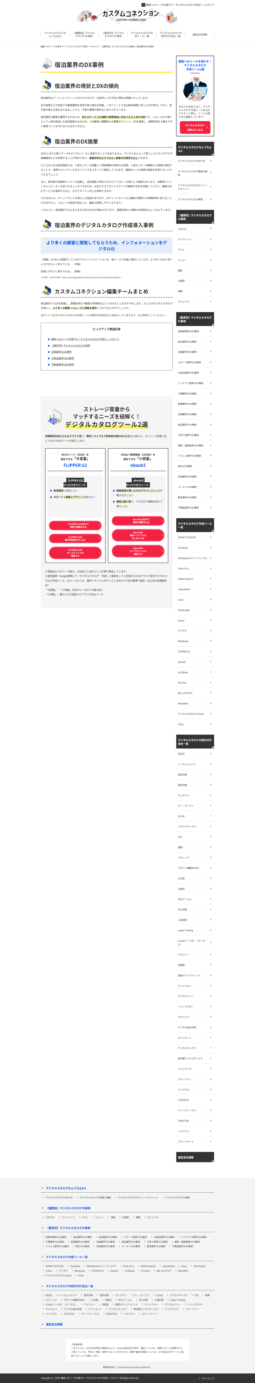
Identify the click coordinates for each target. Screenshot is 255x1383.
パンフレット (185, 239)
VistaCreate (184, 610)
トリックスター (186, 1006)
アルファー (183, 954)
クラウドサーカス (187, 826)
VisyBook (183, 547)
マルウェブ (183, 1016)
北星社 (181, 888)
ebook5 (182, 661)
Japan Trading (185, 930)
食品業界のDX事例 (187, 424)
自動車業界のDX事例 (188, 331)
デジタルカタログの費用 (190, 199)
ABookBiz (183, 703)
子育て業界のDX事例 (188, 435)
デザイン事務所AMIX (188, 868)
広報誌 (181, 280)
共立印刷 (182, 909)
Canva (181, 620)
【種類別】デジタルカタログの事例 (84, 34)
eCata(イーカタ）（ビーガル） (191, 942)
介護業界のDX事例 (187, 393)
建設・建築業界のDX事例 (190, 445)
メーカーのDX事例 (187, 486)
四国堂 (181, 965)
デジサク (182, 630)
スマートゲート (186, 1141)
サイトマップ (208, 1378)
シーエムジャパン (187, 764)
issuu (181, 599)
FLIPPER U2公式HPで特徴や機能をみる (78, 525)
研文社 (181, 753)
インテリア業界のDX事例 (190, 383)
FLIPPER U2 (184, 651)
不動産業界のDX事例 (62, 364)
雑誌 (180, 270)
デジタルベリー (186, 996)
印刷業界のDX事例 (187, 476)
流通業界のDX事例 (187, 414)
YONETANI (183, 1120)
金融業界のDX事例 (61, 351)
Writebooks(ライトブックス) (192, 558)
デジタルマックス (187, 1048)
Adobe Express (185, 578)
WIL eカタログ (185, 693)
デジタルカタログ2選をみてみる (195, 127)
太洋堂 (181, 878)
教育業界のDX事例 (187, 497)
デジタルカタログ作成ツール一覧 (142, 34)
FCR (180, 836)
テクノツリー (185, 1079)
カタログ (182, 229)
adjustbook (184, 589)
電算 (180, 847)
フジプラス (183, 1089)
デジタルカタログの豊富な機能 (192, 173)
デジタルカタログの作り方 (191, 160)
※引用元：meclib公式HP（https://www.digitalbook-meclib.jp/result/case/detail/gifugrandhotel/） (81, 277)
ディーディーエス (187, 1110)
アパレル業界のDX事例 (189, 455)
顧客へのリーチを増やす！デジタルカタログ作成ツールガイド (180, 4)
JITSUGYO (183, 1099)
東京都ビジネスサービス (190, 1058)
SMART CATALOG (187, 537)
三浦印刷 (182, 919)
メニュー (182, 260)
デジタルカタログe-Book (191, 713)
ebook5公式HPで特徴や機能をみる (141, 521)
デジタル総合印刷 (187, 1027)
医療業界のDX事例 (187, 403)
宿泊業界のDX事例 (187, 341)
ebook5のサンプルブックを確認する (138, 551)
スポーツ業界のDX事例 (189, 362)
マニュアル (183, 301)
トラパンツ (183, 1131)
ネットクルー (185, 985)
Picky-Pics (183, 568)
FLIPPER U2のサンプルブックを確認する (75, 552)
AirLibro (182, 682)
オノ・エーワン (186, 805)
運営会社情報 (200, 34)
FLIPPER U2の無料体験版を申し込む (75, 538)
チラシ (181, 249)
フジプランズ (185, 1068)
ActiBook (183, 672)
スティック (183, 857)
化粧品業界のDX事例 (62, 358)
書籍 (180, 291)
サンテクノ (183, 795)
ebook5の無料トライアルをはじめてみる (138, 535)
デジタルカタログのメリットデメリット (192, 186)
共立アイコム (185, 899)
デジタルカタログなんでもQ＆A (55, 34)
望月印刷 (182, 785)
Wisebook (183, 641)
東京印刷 (182, 774)
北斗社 (181, 816)
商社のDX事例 (185, 466)
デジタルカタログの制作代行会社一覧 (171, 34)
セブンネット (185, 1037)
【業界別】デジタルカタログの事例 (113, 34)
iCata (180, 724)
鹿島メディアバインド (189, 975)
